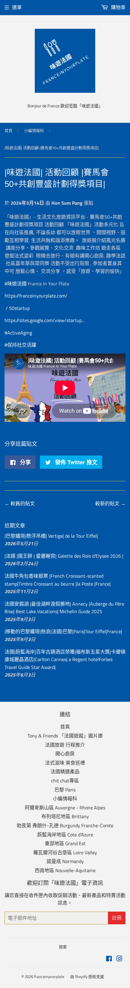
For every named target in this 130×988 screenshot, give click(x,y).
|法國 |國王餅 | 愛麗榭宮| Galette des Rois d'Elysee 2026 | (64, 556)
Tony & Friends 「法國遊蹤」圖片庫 (65, 735)
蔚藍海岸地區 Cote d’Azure (65, 834)
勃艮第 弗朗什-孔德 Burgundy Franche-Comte (65, 825)
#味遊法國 (16, 283)
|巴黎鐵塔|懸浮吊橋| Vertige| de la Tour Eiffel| (51, 535)
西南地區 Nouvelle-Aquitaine (65, 870)
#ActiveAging (18, 332)
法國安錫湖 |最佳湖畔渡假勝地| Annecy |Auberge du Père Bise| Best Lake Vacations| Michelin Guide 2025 (64, 607)
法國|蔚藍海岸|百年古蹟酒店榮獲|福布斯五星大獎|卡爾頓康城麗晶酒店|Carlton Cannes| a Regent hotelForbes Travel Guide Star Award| (65, 659)
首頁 (8, 130)
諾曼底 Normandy (65, 861)
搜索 (63, 947)
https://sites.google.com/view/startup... (44, 320)
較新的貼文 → (110, 503)
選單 (17, 7)
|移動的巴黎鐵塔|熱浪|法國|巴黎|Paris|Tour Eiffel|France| (63, 631)
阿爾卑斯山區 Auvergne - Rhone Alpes (65, 807)
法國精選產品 (65, 771)
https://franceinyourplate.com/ (36, 295)
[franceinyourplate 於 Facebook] (109, 959)
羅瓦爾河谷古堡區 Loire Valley (65, 852)
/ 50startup (18, 308)
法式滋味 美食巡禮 (65, 762)
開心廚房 (65, 753)
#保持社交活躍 (20, 344)
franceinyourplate (49, 976)
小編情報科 (34, 130)
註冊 (117, 917)
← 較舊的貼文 (20, 503)
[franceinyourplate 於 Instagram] (119, 959)
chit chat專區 (65, 780)
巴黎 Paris (65, 789)
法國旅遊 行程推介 (65, 744)
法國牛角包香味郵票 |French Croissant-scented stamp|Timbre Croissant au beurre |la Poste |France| (58, 579)
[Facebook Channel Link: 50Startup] (69, 295)
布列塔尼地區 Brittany (65, 816)
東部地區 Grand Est (65, 843)
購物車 (117, 7)
